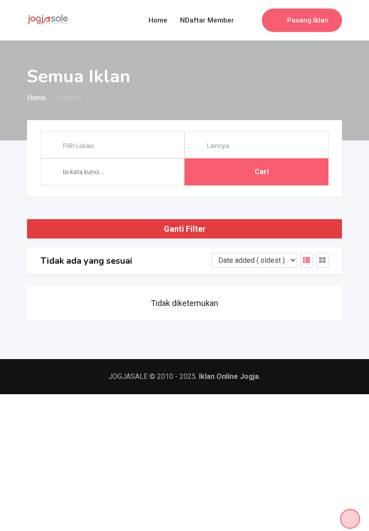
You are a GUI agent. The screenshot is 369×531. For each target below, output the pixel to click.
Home (157, 20)
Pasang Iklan (307, 20)
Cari (262, 171)
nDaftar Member (207, 20)
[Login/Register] (250, 20)
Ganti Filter (185, 229)
